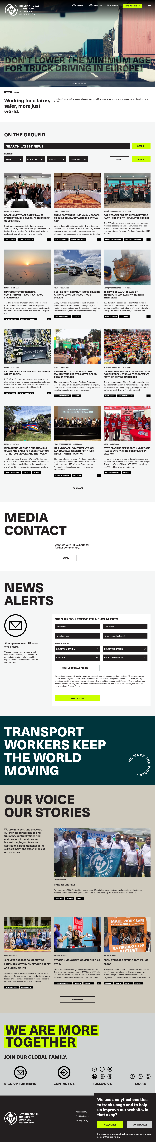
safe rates (10, 240)
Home (8, 92)
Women (70, 898)
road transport (26, 393)
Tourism (59, 898)
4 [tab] (79, 83)
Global (138, 983)
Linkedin (94, 1076)
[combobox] (13, 159)
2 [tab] (72, 83)
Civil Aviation (11, 319)
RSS (109, 1076)
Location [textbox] (75, 159)
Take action (131, 5)
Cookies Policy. (112, 1136)
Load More (77, 488)
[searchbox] (75, 649)
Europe (126, 472)
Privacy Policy (74, 686)
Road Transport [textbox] (36, 159)
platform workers (113, 239)
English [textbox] (60, 657)
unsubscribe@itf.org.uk (117, 681)
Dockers (124, 316)
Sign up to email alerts (75, 667)
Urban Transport (62, 983)
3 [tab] (76, 83)
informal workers (133, 239)
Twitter (94, 1069)
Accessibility (81, 1111)
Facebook (102, 1069)
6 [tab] (85, 83)
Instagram (102, 1076)
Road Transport (26, 240)
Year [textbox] (8, 159)
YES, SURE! (110, 1124)
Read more (21, 77)
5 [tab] (82, 83)
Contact (64, 1073)
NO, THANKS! (139, 1124)
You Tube (109, 1069)
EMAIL (66, 557)
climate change (62, 475)
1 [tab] (69, 83)
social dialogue (78, 240)
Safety (27, 472)
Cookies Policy (82, 1116)
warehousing (61, 240)
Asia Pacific (26, 987)
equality (77, 475)
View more (77, 999)
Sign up (20, 1073)
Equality (89, 983)
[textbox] (125, 658)
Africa (76, 316)
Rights (118, 983)
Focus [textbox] (52, 159)
